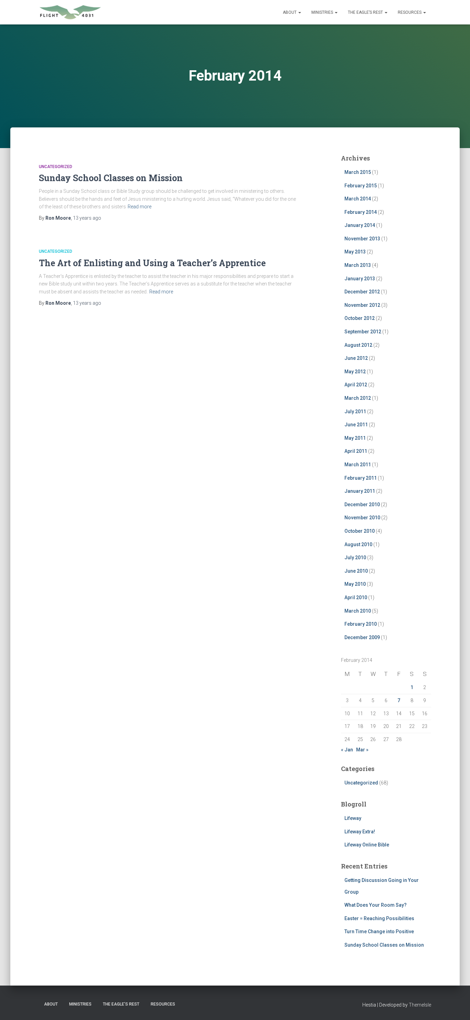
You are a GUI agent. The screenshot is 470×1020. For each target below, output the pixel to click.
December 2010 (362, 504)
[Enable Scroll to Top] (456, 1006)
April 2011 (355, 451)
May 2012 (355, 371)
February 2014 (360, 212)
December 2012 (362, 291)
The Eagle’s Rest (366, 12)
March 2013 (357, 265)
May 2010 (355, 584)
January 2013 (359, 278)
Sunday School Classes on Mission (111, 178)
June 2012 (356, 358)
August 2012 (358, 345)
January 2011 (359, 491)
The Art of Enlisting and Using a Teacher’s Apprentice (152, 263)
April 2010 (355, 597)
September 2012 (362, 331)
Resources (410, 12)
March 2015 (357, 172)
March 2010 (357, 611)
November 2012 (362, 305)
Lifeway (352, 818)
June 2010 (356, 571)
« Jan (347, 749)
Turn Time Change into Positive (379, 931)
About (290, 12)
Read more (139, 206)
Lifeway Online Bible (366, 844)
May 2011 (355, 438)
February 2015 (360, 185)
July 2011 (355, 411)
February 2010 (360, 624)
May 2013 (355, 251)
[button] (299, 12)
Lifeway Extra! (359, 831)
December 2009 (362, 637)
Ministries (322, 12)
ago (87, 218)
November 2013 (362, 238)
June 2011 (356, 424)
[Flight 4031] (70, 12)
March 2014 (357, 198)
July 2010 (355, 557)
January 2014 (359, 225)
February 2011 (360, 478)
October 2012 (359, 318)
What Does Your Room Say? (375, 905)
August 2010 (358, 544)
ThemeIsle (420, 1005)
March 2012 (357, 398)
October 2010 (359, 531)
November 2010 (362, 517)
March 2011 (357, 464)
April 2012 (355, 384)
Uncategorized (55, 166)
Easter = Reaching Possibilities (379, 918)
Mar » (362, 749)
